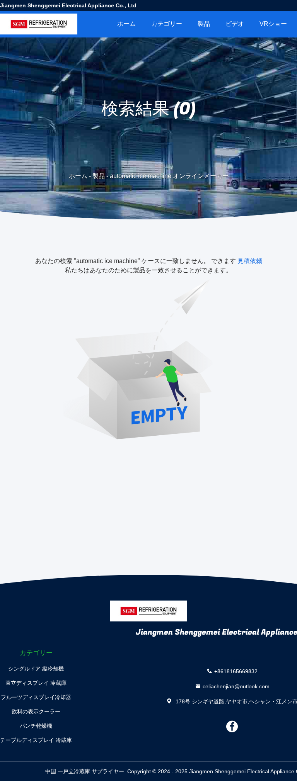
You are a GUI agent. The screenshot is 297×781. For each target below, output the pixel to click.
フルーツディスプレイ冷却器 (36, 697)
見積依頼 (249, 261)
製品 (204, 23)
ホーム (126, 23)
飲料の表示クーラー (36, 711)
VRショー (273, 23)
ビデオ (234, 23)
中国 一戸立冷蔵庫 (67, 771)
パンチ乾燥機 (36, 726)
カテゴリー (166, 23)
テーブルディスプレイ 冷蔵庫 (36, 740)
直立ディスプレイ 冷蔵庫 (36, 683)
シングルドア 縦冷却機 (36, 669)
